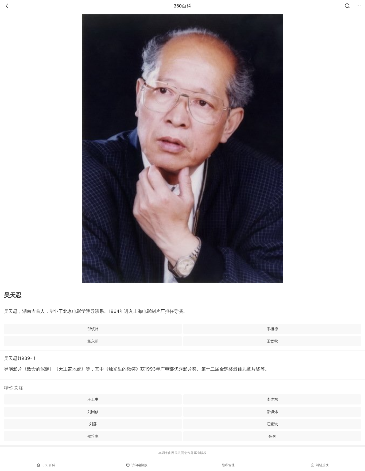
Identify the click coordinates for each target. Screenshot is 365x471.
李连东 (272, 399)
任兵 (272, 436)
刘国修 (93, 411)
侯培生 (93, 436)
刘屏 (93, 424)
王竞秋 (272, 341)
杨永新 (93, 341)
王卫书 (93, 399)
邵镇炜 (93, 328)
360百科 (182, 6)
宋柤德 (272, 328)
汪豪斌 (272, 424)
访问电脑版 (139, 465)
